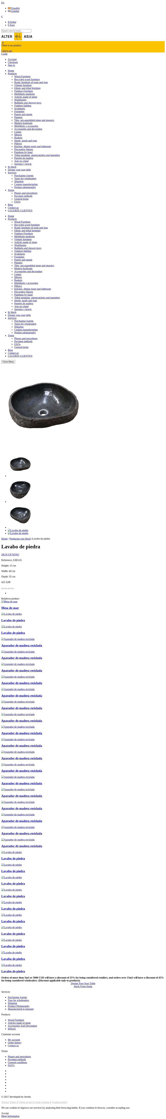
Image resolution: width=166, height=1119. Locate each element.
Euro (11, 25)
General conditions (17, 1062)
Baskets (18, 137)
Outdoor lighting (22, 105)
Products (12, 73)
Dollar (12, 22)
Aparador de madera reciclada (21, 645)
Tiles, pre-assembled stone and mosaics (34, 120)
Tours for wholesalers (25, 178)
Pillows (18, 143)
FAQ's (11, 1065)
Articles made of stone (25, 97)
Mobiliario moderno (24, 94)
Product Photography (19, 1006)
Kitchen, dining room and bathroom (32, 146)
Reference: (7, 560)
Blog (10, 204)
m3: (3, 582)
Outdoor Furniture (23, 91)
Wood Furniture (22, 76)
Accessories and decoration (28, 129)
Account (12, 59)
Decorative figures (23, 149)
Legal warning (42, 1102)
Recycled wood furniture (27, 79)
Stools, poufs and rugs (25, 140)
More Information (10, 1116)
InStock (12, 1028)
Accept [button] (5, 1113)
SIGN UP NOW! (10, 554)
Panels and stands (23, 114)
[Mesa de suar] (9, 601)
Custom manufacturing (26, 184)
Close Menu (8, 362)
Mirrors (18, 134)
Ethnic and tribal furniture (27, 88)
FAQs (17, 201)
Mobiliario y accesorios (26, 126)
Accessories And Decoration (22, 1025)
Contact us (13, 207)
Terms (11, 190)
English (15, 11)
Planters (18, 117)
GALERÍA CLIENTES (20, 210)
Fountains (19, 111)
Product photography (25, 187)
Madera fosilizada (23, 123)
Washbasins (20, 99)
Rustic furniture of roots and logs (31, 82)
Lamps (17, 131)
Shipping (19, 181)
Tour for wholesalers (18, 1000)
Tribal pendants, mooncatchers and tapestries (37, 155)
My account (14, 1039)
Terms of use (26, 1102)
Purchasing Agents (23, 175)
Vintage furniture (23, 85)
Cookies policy (59, 1102)
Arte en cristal (21, 161)
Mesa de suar (10, 608)
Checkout (13, 62)
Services (12, 172)
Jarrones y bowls (22, 164)
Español (15, 8)
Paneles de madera (23, 158)
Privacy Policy (9, 1102)
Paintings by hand (23, 152)
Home (11, 70)
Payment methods (23, 196)
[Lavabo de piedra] (20, 476)
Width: (5, 571)
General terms (21, 199)
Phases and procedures (25, 193)
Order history (14, 1042)
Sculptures (19, 108)
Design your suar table (19, 169)
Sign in (11, 65)
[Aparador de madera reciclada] (18, 639)
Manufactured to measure (21, 1009)
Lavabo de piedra (13, 620)
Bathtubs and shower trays (27, 102)
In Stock (12, 166)
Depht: (5, 576)
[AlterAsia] (16, 39)
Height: (5, 565)
